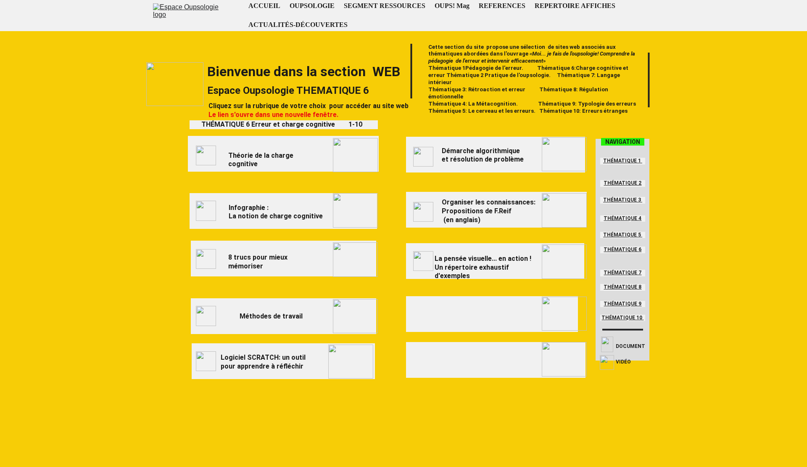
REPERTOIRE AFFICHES (575, 5)
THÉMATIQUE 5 (622, 235)
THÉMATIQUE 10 (622, 318)
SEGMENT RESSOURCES (384, 5)
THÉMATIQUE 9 (622, 304)
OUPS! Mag (452, 5)
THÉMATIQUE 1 (622, 161)
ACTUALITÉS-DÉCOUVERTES (298, 24)
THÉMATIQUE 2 (622, 183)
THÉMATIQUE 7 (622, 273)
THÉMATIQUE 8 (622, 287)
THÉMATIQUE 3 (622, 200)
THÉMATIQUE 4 (622, 218)
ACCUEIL (264, 5)
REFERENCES (502, 5)
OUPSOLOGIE (312, 5)
